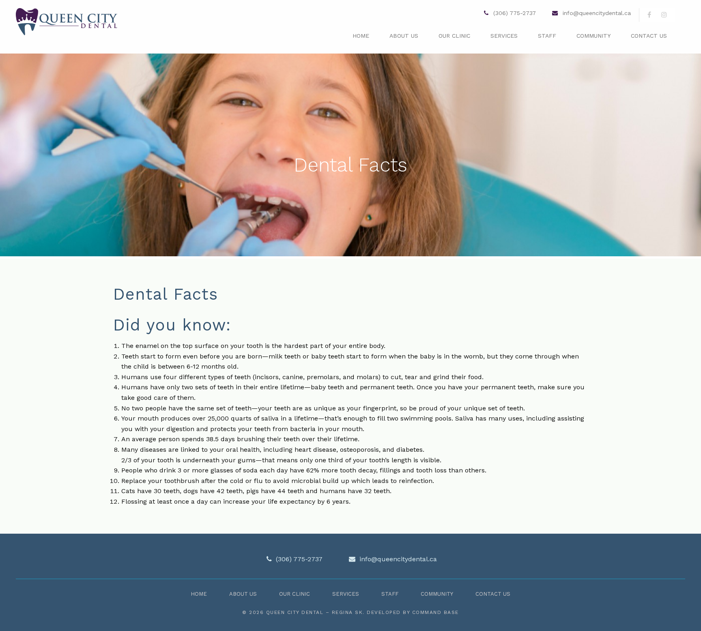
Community (593, 36)
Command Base (435, 612)
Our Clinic (454, 36)
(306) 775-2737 (513, 13)
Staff (547, 36)
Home (361, 36)
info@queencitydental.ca (597, 13)
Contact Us (649, 36)
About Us (403, 36)
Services (504, 36)
